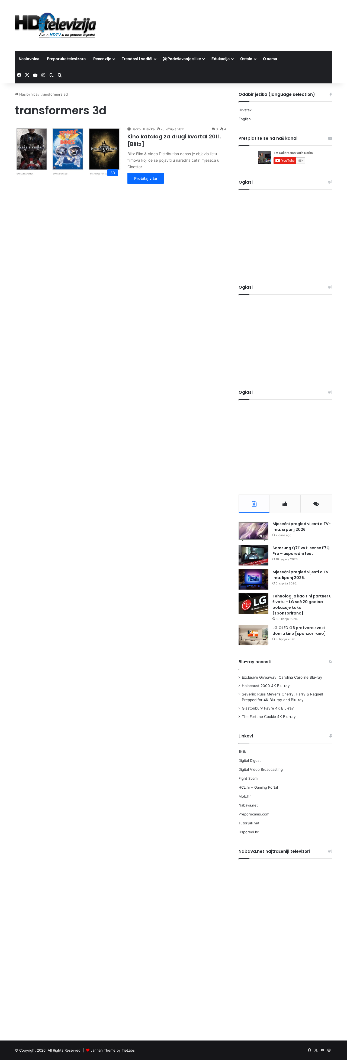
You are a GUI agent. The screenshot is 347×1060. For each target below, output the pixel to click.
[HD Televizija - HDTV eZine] (55, 25)
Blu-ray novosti (255, 662)
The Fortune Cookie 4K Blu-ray (269, 716)
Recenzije (102, 58)
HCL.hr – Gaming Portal (258, 787)
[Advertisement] (227, 17)
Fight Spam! (249, 778)
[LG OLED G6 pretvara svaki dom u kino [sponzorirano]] (253, 635)
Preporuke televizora (66, 58)
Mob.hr (245, 796)
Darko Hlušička (143, 129)
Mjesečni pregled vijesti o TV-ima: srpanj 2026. (301, 526)
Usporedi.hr (249, 832)
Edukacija (220, 58)
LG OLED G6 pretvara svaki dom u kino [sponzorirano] (299, 630)
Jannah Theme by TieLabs (113, 1050)
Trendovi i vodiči (137, 58)
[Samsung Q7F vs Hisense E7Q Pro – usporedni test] (253, 555)
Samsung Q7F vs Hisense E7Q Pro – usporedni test (301, 550)
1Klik (242, 751)
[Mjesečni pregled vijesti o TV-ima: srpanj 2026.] (253, 531)
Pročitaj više (145, 178)
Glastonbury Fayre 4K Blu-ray (268, 708)
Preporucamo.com (254, 814)
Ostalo (246, 58)
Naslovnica (29, 58)
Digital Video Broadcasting (261, 769)
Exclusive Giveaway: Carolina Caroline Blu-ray (282, 677)
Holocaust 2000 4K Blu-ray (266, 686)
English (245, 119)
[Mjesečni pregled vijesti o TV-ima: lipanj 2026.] (253, 579)
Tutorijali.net (249, 823)
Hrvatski (245, 110)
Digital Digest (250, 760)
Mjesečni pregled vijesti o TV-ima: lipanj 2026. (301, 574)
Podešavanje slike (184, 58)
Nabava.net (248, 805)
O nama (270, 58)
